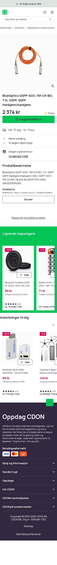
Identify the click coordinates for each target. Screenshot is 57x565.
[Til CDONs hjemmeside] (4, 12)
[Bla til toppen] (49, 402)
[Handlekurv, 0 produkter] (44, 12)
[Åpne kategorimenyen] (52, 12)
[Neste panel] (51, 241)
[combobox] (28, 19)
